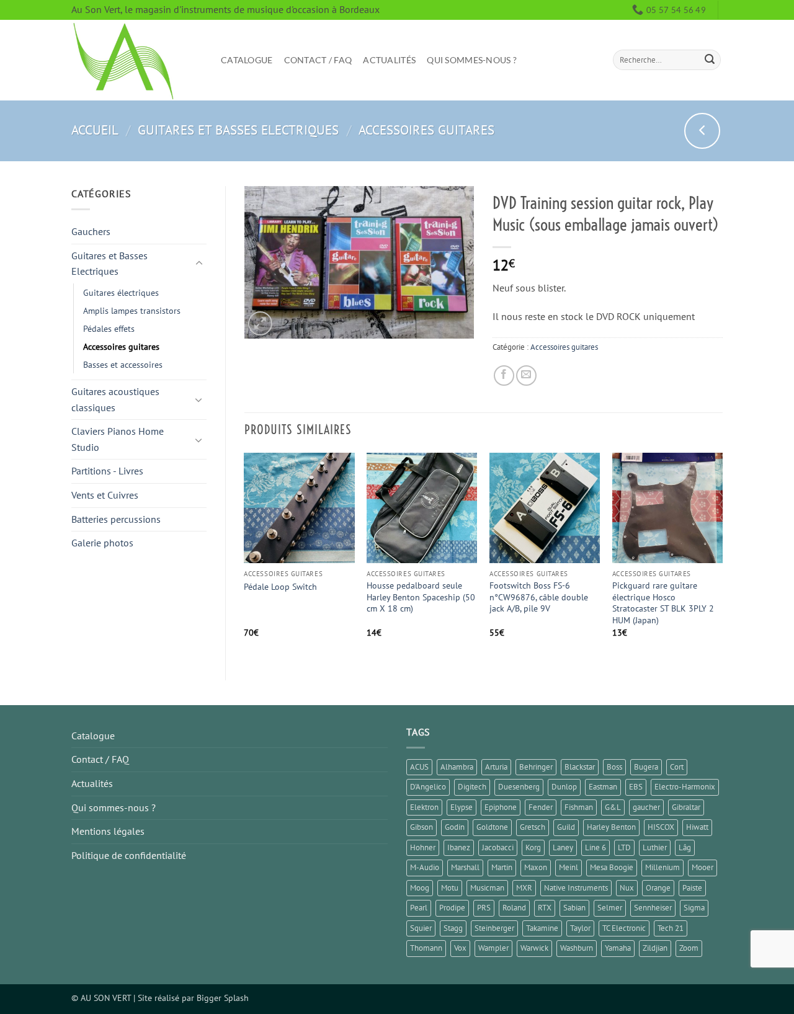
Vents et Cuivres (104, 495)
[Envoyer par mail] (526, 375)
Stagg (453, 928)
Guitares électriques (121, 292)
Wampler (493, 948)
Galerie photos (102, 542)
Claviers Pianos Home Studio (117, 439)
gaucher (646, 807)
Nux (627, 888)
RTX (544, 907)
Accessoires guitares (426, 130)
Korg (533, 847)
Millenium (662, 867)
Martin (501, 867)
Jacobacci (498, 847)
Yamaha (618, 948)
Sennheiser (653, 907)
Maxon (535, 867)
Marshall (465, 867)
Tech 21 (671, 928)
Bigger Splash (223, 997)
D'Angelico (428, 786)
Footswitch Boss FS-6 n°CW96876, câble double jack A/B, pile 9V (538, 597)
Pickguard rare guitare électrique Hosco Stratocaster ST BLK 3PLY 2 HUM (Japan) (663, 603)
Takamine (542, 928)
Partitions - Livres (107, 471)
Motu (449, 888)
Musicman (487, 888)
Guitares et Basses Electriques (238, 130)
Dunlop (564, 786)
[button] (260, 323)
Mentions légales (108, 831)
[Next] (722, 555)
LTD (624, 847)
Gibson (421, 827)
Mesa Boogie (611, 867)
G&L (613, 807)
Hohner (422, 847)
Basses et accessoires (123, 364)
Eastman (603, 786)
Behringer (536, 767)
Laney (563, 847)
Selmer (609, 907)
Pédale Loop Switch (280, 586)
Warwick (534, 948)
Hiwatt (697, 827)
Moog (419, 888)
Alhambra (456, 767)
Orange (658, 888)
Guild (566, 827)
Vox (460, 948)
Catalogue (247, 60)
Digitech (472, 786)
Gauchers (90, 231)
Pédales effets (109, 328)
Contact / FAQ (318, 60)
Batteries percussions (116, 519)
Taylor (580, 928)
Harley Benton (611, 827)
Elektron (424, 807)
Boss (614, 767)
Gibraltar (686, 807)
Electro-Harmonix (684, 786)
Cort (677, 767)
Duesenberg (519, 786)
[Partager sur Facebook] (504, 375)
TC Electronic (624, 928)
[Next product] (702, 131)
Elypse (461, 807)
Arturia (496, 767)
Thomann (426, 948)
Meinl (568, 867)
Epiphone (500, 807)
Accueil (94, 130)
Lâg (685, 847)
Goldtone (492, 827)
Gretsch (532, 827)
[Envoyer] (709, 60)
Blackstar (579, 767)
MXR (524, 888)
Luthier (655, 847)
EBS (636, 786)
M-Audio (424, 867)
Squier (421, 928)
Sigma (694, 907)
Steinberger (494, 928)
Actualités (389, 60)
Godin (455, 827)
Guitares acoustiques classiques (115, 399)
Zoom (688, 948)
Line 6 (595, 847)
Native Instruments (576, 888)
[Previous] (245, 555)
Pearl (418, 907)
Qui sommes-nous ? (472, 60)
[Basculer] (199, 263)
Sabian (574, 907)
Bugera (646, 767)
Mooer (702, 867)
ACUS (419, 767)
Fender (541, 807)
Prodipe (452, 907)
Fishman (578, 807)
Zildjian (655, 948)
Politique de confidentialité (128, 855)
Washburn (576, 948)
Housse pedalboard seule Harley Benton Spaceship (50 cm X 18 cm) (421, 597)
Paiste (692, 888)
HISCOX (661, 827)
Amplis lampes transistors (132, 310)
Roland (514, 907)
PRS (484, 907)
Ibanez (458, 847)
